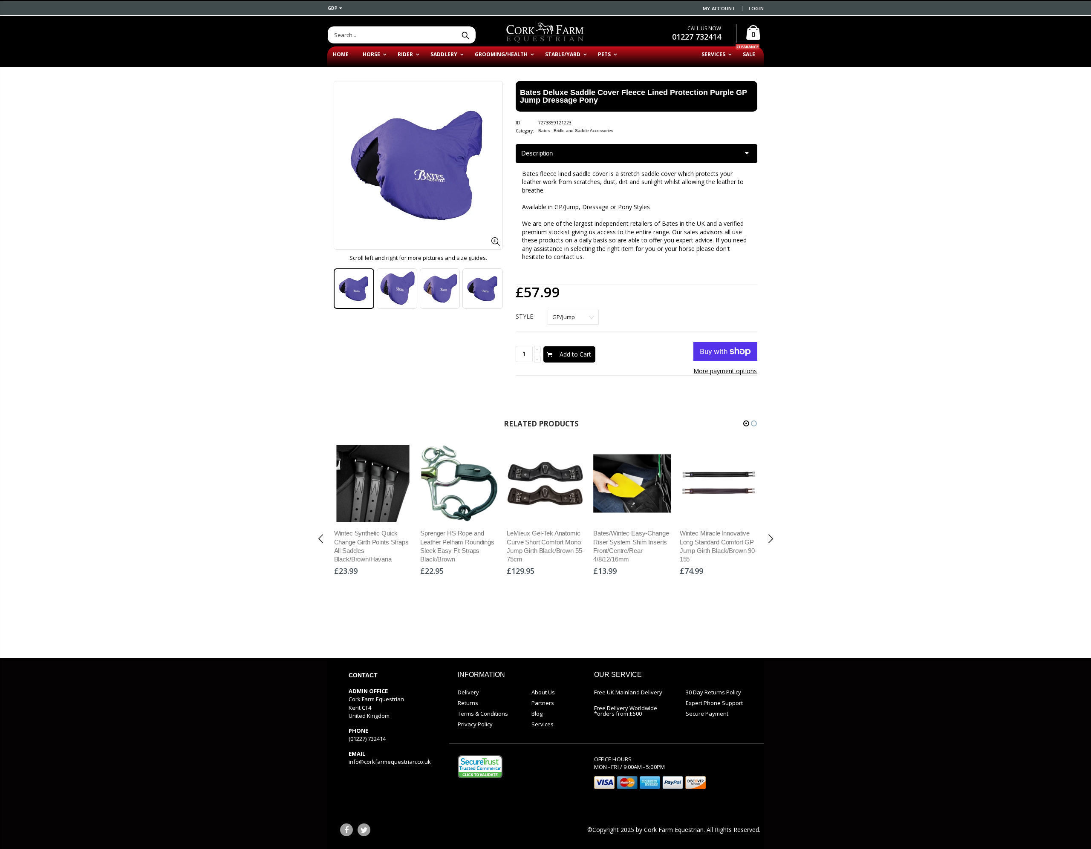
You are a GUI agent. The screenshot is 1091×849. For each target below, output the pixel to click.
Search (465, 34)
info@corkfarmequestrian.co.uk (390, 762)
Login (756, 8)
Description (537, 153)
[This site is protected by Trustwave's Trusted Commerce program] (480, 766)
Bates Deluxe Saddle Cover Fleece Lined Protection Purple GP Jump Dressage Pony (633, 96)
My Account (719, 8)
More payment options (725, 371)
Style (524, 316)
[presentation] (343, 289)
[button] (746, 423)
